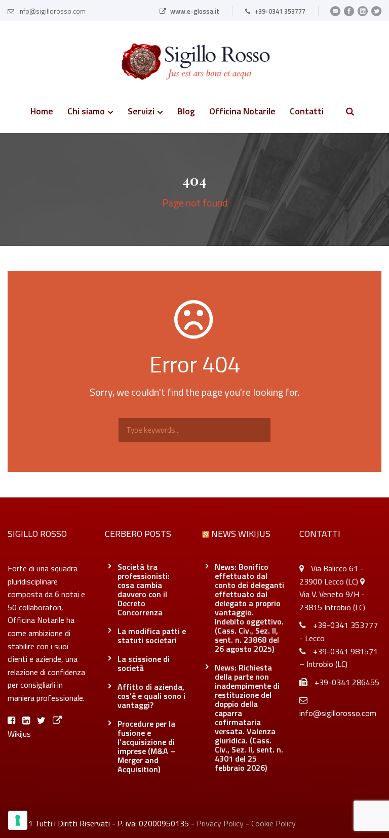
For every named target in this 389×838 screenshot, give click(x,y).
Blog (186, 112)
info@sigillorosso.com (52, 11)
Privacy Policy (220, 823)
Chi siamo (86, 112)
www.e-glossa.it (194, 11)
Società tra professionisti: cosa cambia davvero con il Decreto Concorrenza (144, 589)
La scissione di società (144, 663)
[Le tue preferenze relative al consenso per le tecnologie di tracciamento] (17, 820)
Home (41, 112)
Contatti (307, 112)
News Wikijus (240, 533)
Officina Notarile (242, 112)
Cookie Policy (273, 823)
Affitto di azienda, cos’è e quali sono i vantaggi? (151, 696)
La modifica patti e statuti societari (152, 635)
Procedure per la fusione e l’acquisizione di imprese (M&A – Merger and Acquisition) (146, 746)
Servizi (141, 112)
